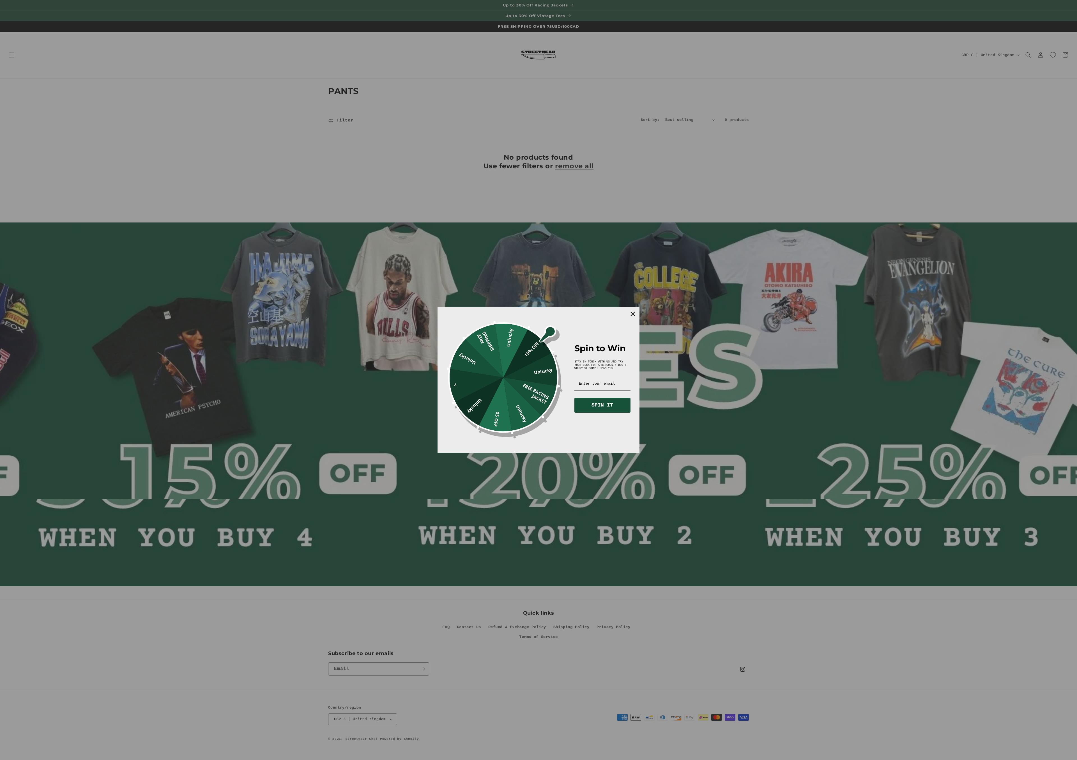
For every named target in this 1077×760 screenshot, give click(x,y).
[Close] (632, 314)
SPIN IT (602, 405)
